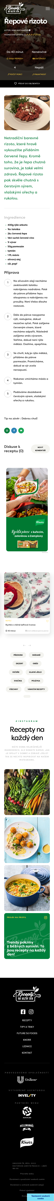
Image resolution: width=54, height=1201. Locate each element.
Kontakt (27, 1052)
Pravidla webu (27, 1174)
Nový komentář (40, 449)
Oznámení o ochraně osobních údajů (27, 1185)
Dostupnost (27, 1196)
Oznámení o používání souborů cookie (27, 1179)
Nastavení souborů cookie (40, 1197)
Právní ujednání (27, 1190)
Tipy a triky (27, 1026)
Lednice (27, 1046)
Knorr (27, 1039)
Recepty (27, 1020)
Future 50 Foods (27, 1033)
